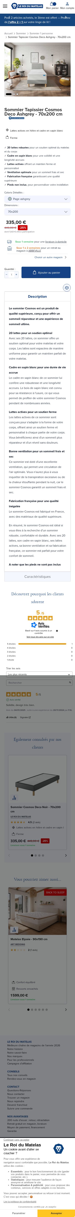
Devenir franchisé (17, 1105)
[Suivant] (66, 17)
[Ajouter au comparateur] (67, 288)
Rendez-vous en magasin (21, 1079)
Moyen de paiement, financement (26, 1127)
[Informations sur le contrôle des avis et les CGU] (57, 630)
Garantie (12, 1131)
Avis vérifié (15, 699)
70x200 (13, 212)
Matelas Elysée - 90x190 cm (29, 939)
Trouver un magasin (18, 1097)
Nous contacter (16, 1094)
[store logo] (27, 5)
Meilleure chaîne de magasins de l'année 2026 (33, 1045)
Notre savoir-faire (17, 1052)
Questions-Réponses (19, 1090)
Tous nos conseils (17, 1075)
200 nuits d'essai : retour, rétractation (28, 1120)
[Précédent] (9, 17)
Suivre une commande (20, 1108)
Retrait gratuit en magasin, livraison (27, 1124)
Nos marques (14, 1056)
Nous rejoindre (15, 1101)
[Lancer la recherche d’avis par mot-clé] (70, 683)
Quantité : (9, 269)
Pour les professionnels (20, 1060)
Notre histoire (15, 1049)
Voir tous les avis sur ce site (40, 637)
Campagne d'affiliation (19, 1063)
